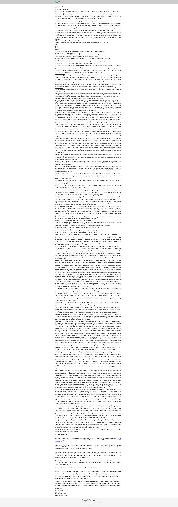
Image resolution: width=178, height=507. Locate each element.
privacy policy (79, 502)
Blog (104, 1)
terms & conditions (87, 502)
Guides (108, 1)
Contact (120, 1)
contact (95, 502)
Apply (112, 1)
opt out (100, 502)
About (116, 1)
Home (100, 1)
